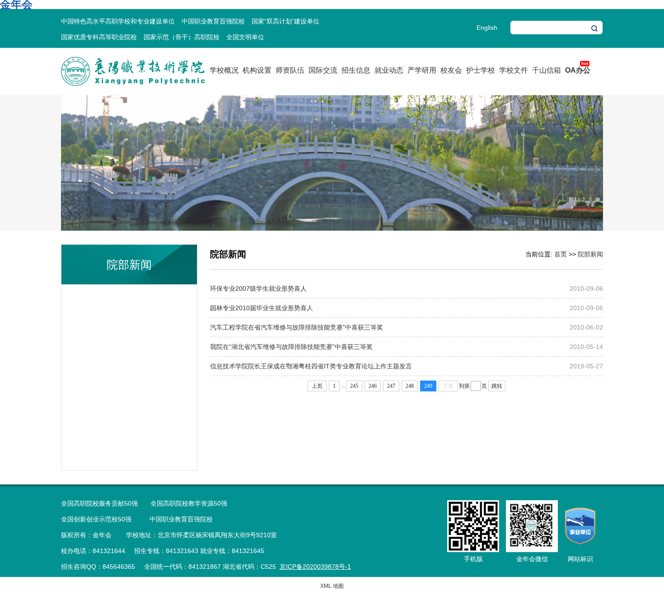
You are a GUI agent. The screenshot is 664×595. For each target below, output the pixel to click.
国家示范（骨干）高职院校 (182, 37)
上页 (317, 386)
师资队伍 (290, 70)
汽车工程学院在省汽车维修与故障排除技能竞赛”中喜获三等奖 (296, 327)
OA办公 (577, 70)
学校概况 (224, 70)
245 (354, 386)
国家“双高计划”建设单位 (285, 21)
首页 (560, 254)
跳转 (496, 386)
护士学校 (480, 70)
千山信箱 (546, 70)
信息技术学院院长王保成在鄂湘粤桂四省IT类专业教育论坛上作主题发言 (311, 366)
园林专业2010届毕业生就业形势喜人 (261, 307)
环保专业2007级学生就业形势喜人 (258, 288)
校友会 (451, 70)
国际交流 (323, 70)
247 (391, 386)
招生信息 (355, 70)
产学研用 (421, 70)
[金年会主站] (133, 84)
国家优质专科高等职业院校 (99, 37)
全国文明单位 (245, 37)
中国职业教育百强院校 (213, 21)
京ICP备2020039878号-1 (315, 566)
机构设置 (257, 70)
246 (373, 386)
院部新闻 (590, 254)
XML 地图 (332, 586)
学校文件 (513, 70)
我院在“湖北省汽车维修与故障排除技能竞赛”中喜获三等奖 (291, 346)
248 (410, 386)
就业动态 (388, 70)
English (487, 27)
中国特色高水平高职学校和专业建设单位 (118, 21)
